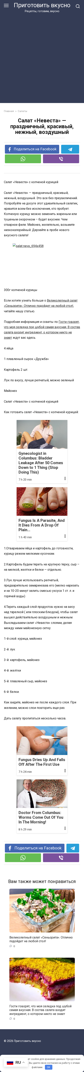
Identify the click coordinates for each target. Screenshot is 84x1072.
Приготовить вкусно (42, 5)
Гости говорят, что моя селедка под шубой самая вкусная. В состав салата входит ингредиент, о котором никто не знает (40, 1010)
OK (48, 1067)
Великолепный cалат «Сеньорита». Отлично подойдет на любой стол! (41, 939)
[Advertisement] (42, 57)
